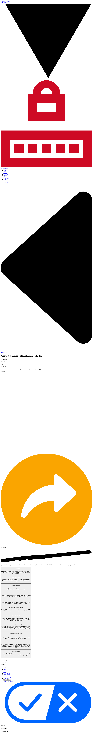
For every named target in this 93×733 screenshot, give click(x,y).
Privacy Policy (6, 678)
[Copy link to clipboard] (46, 544)
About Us (5, 669)
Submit (2, 664)
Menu (4, 170)
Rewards (5, 174)
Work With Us (6, 182)
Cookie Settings (7, 679)
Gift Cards (5, 177)
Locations (5, 171)
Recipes (5, 179)
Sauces (5, 175)
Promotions (6, 178)
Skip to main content (5, 1)
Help (4, 180)
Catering (5, 173)
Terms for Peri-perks (8, 677)
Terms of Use (6, 674)
